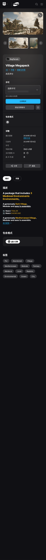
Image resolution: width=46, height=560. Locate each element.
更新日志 (26, 138)
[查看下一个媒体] (41, 43)
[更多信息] (27, 153)
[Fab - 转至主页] (16, 4)
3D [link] (7, 70)
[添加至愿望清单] (38, 107)
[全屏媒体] (40, 15)
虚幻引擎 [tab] (14, 242)
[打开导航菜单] (42, 4)
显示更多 (6, 223)
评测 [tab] (17, 178)
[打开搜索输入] (36, 4)
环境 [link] (12, 70)
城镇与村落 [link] (21, 70)
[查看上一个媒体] (5, 43)
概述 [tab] (7, 178)
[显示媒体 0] (18, 43)
